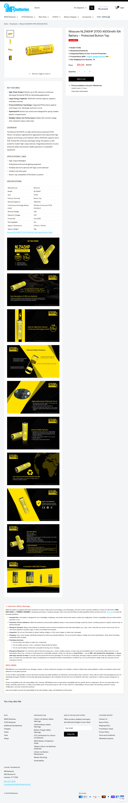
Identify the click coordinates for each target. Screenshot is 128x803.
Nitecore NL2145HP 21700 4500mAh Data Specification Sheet (29, 232)
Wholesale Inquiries (106, 738)
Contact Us (103, 719)
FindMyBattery (103, 17)
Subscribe (71, 734)
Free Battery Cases (106, 729)
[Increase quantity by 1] (90, 72)
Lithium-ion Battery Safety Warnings (44, 720)
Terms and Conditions (107, 735)
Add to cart (81, 79)
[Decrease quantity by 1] (79, 72)
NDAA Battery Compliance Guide (43, 742)
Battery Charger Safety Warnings (42, 731)
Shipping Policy (104, 726)
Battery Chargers (70, 17)
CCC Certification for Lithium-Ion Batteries (45, 736)
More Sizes (42, 17)
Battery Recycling (40, 757)
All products (14, 24)
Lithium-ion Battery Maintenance (41, 753)
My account (103, 9)
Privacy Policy (104, 732)
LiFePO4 (55, 17)
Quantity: (72, 72)
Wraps (6, 738)
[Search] (91, 8)
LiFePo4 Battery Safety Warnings (42, 726)
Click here (110, 612)
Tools (6, 735)
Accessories (86, 17)
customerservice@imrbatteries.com (17, 784)
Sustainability (39, 761)
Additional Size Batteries (13, 726)
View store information (79, 91)
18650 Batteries (10, 17)
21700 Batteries (27, 17)
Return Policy (104, 722)
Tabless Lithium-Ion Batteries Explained (45, 747)
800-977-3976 (10, 781)
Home (6, 24)
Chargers (7, 729)
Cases (6, 732)
